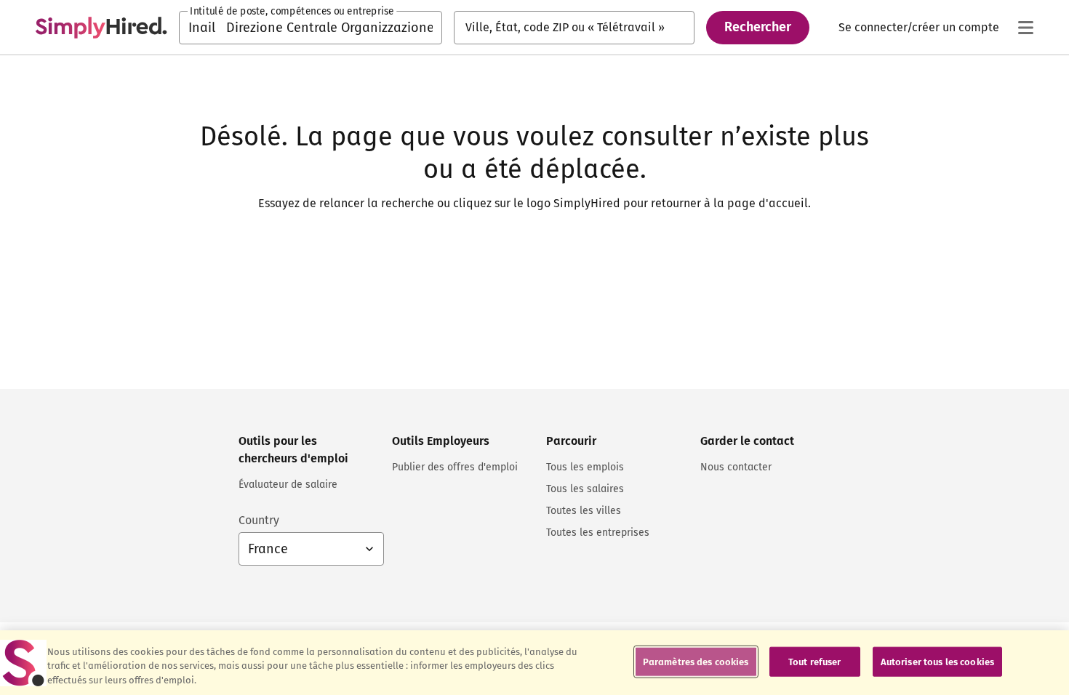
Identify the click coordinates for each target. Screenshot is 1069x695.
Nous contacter (736, 467)
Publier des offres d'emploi (455, 467)
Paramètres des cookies (696, 661)
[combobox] (310, 27)
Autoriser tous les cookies (937, 661)
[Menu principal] (1025, 27)
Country (259, 520)
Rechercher (757, 27)
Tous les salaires (585, 489)
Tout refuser (814, 661)
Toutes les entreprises (597, 532)
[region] (534, 662)
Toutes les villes (583, 511)
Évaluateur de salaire (288, 484)
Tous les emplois (585, 467)
